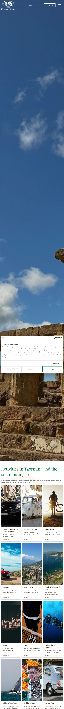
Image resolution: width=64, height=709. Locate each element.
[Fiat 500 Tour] (53, 680)
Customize (31, 369)
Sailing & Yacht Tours (9, 703)
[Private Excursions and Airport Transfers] (11, 506)
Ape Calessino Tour (30, 529)
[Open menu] (59, 5)
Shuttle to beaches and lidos (52, 588)
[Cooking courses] (32, 680)
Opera (4, 645)
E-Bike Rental (49, 529)
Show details (55, 363)
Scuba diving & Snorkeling (50, 646)
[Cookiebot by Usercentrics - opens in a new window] (55, 338)
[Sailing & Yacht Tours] (11, 680)
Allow (52, 369)
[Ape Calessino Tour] (32, 506)
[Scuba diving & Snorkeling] (53, 622)
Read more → (6, 539)
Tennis (26, 645)
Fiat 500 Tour (49, 703)
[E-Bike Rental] (53, 506)
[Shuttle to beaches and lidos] (53, 564)
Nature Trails (28, 587)
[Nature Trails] (32, 564)
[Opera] (11, 622)
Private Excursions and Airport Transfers (10, 530)
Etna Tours (6, 587)
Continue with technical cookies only (12, 369)
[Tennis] (32, 622)
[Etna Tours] (11, 564)
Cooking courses (29, 703)
